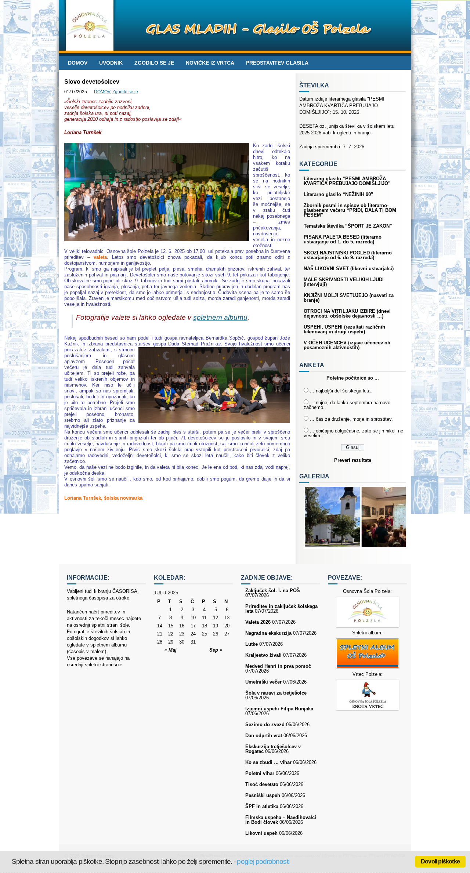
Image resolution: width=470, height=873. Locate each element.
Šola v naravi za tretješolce (276, 693)
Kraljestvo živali (263, 655)
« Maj (170, 650)
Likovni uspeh (261, 833)
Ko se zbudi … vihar (268, 762)
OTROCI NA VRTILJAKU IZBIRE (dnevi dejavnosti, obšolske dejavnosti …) (347, 313)
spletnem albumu (220, 317)
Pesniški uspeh (262, 795)
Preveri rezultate (352, 460)
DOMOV (77, 63)
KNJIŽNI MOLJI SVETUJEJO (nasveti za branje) (349, 298)
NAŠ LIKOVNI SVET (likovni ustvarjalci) (349, 268)
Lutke (251, 644)
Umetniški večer (263, 682)
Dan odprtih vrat (263, 735)
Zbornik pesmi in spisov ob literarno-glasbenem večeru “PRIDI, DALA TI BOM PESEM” (350, 210)
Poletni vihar (259, 773)
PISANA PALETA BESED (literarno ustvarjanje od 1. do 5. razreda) (343, 239)
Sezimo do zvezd (265, 724)
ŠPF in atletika (261, 806)
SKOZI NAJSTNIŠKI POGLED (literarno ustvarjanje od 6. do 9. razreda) (348, 255)
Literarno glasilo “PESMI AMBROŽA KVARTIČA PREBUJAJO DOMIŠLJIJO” (347, 181)
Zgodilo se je (154, 63)
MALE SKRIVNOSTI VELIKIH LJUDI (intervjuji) (344, 282)
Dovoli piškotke (440, 861)
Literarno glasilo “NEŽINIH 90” (338, 194)
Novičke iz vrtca (210, 63)
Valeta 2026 (258, 622)
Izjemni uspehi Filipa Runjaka (279, 708)
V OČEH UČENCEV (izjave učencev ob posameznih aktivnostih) (347, 345)
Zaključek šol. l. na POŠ (272, 590)
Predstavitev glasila (277, 63)
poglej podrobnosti (263, 861)
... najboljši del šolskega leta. (341, 391)
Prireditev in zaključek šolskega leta (281, 609)
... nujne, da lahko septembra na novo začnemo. (347, 405)
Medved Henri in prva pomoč (278, 666)
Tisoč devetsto (261, 784)
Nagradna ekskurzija (268, 633)
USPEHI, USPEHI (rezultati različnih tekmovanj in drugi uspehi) (344, 329)
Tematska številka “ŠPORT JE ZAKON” (348, 226)
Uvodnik (111, 63)
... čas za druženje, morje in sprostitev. (351, 419)
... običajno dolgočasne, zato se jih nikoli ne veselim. (353, 433)
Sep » (215, 650)
